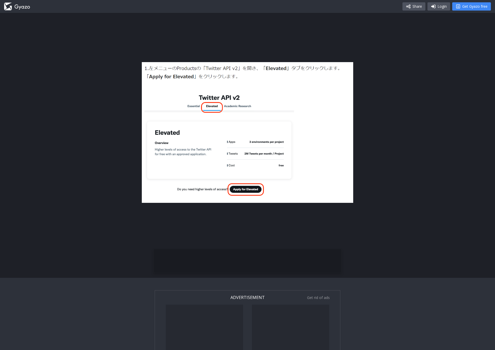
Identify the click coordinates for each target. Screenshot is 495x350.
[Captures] (17, 6)
